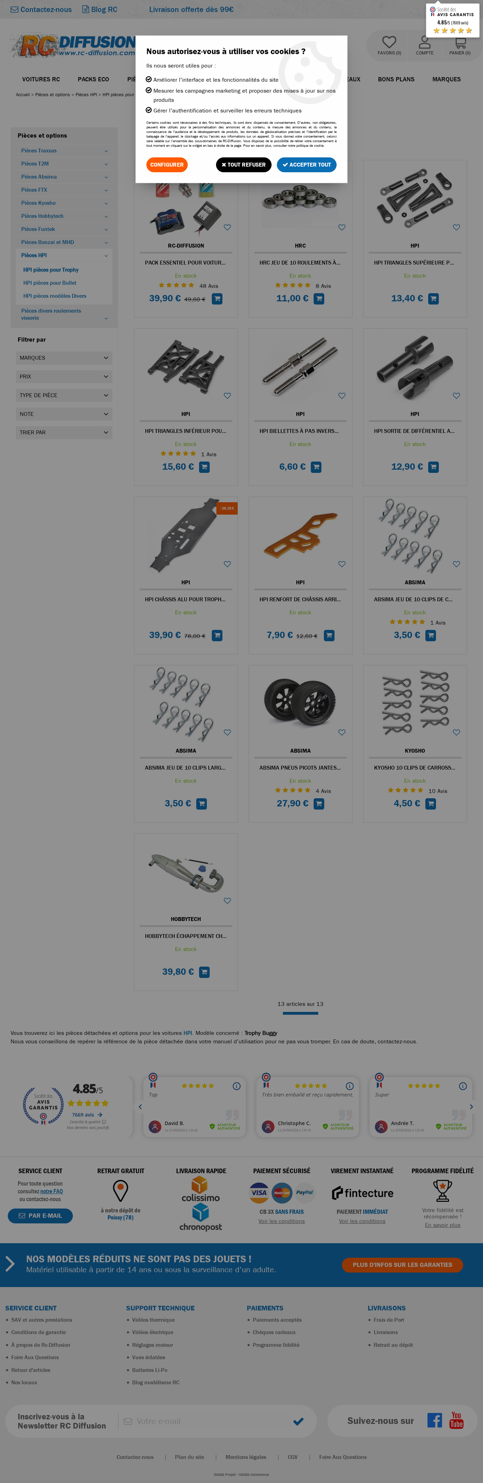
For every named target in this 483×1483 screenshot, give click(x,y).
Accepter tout (309, 164)
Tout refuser (246, 164)
